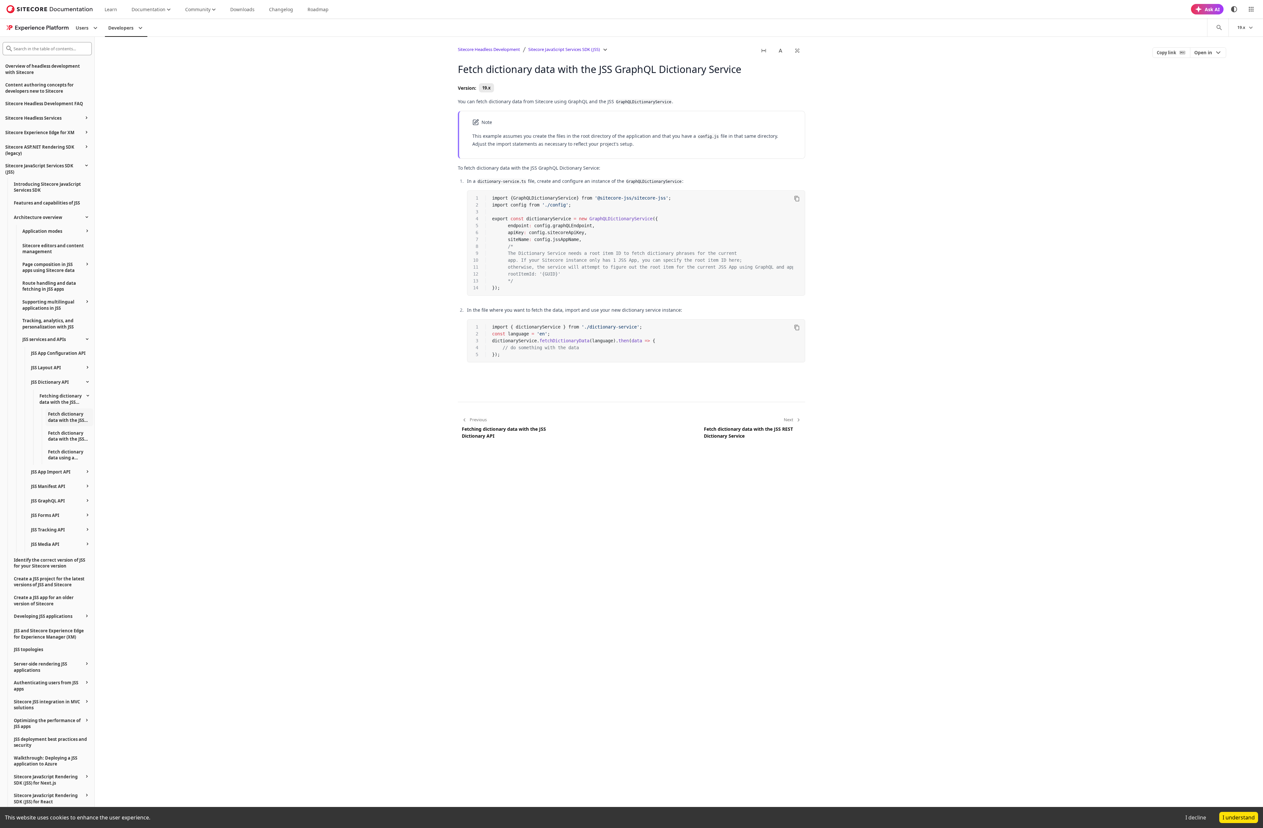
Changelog (281, 9)
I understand (1239, 817)
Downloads (242, 9)
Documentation (148, 9)
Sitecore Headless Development (489, 49)
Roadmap (318, 9)
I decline (1195, 817)
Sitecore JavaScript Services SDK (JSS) (564, 49)
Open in (1203, 52)
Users (82, 28)
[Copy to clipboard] (797, 199)
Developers (121, 28)
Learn (111, 9)
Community (197, 9)
